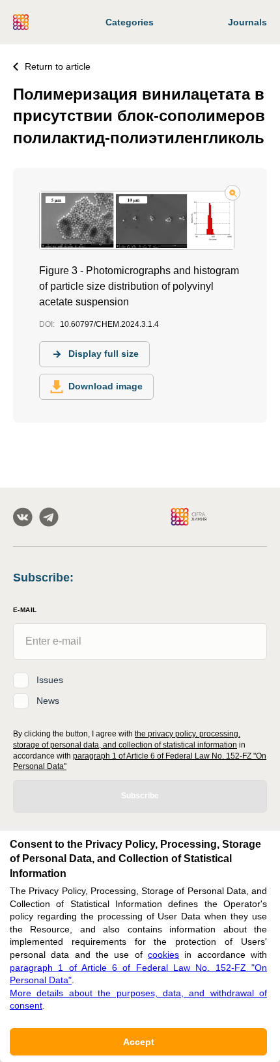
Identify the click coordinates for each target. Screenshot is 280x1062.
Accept (138, 1042)
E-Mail (24, 609)
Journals (247, 22)
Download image (105, 386)
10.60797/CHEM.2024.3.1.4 (109, 324)
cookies (163, 954)
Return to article (58, 66)
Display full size (103, 353)
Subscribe (140, 795)
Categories (129, 22)
